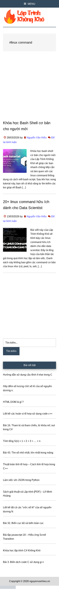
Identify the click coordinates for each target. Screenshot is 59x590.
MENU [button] (31, 4)
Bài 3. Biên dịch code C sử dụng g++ (23, 562)
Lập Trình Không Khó (29, 17)
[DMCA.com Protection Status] (8, 588)
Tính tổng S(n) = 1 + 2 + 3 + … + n (21, 441)
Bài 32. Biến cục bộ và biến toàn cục (23, 523)
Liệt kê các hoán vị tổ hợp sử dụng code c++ (27, 413)
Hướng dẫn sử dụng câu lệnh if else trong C (27, 374)
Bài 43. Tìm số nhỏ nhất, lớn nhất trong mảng (28, 452)
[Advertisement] (29, 89)
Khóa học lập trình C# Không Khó (21, 550)
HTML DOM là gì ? (13, 402)
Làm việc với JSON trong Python (21, 480)
